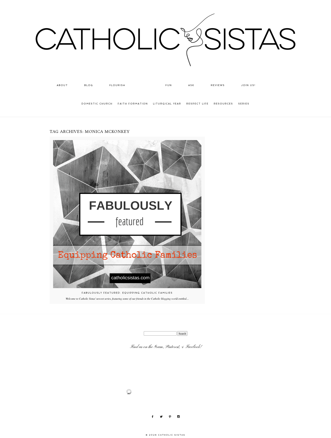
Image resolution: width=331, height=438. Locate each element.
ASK (191, 85)
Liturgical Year (167, 103)
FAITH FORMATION (133, 103)
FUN (169, 85)
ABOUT (62, 85)
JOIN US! (248, 85)
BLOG (88, 85)
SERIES (243, 103)
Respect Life (197, 103)
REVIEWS (218, 85)
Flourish (117, 85)
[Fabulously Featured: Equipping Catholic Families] (127, 214)
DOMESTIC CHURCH (97, 103)
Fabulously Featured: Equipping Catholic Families (127, 293)
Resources (223, 103)
